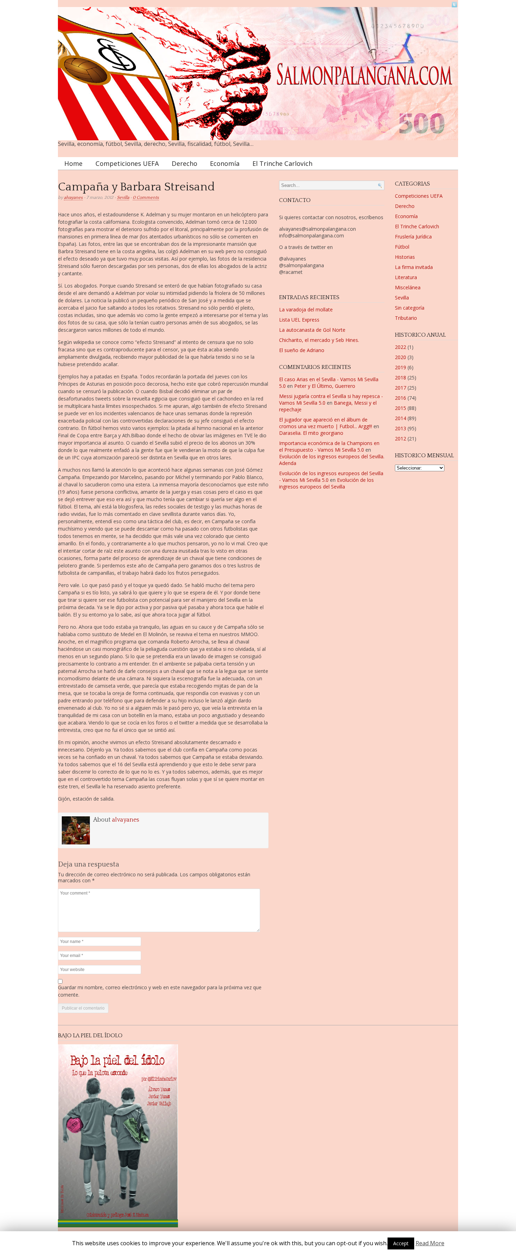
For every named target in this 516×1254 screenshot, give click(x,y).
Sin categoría (409, 307)
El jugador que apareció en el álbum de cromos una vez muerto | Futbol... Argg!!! (325, 423)
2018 (400, 377)
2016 (400, 398)
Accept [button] (401, 1243)
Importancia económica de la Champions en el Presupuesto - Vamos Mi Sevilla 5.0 (329, 446)
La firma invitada (414, 267)
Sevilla (123, 197)
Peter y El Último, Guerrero (324, 386)
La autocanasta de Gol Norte (312, 329)
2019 (400, 367)
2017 (400, 387)
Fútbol (402, 246)
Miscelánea (408, 287)
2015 (400, 408)
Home (73, 163)
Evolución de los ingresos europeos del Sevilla (326, 483)
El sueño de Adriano (301, 350)
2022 (400, 347)
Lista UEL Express (299, 319)
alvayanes (73, 197)
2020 (400, 357)
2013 (400, 428)
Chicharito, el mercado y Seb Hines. (319, 340)
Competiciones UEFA (127, 163)
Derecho (184, 163)
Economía (224, 163)
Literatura (406, 277)
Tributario (406, 318)
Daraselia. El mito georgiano (311, 433)
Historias (405, 257)
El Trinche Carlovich (282, 163)
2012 (400, 438)
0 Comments (146, 197)
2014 (400, 418)
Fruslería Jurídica (413, 236)
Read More (430, 1243)
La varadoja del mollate (306, 309)
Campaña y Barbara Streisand (136, 187)
